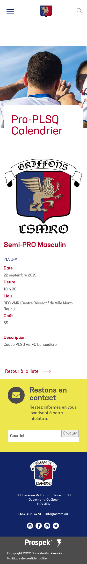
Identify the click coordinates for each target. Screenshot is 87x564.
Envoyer (70, 433)
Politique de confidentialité (27, 558)
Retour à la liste (22, 371)
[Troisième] (59, 543)
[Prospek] (38, 543)
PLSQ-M (10, 260)
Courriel (17, 436)
